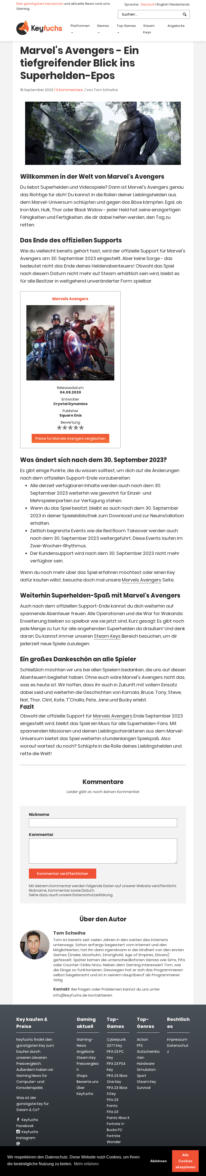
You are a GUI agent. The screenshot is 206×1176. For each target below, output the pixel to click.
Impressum (177, 1039)
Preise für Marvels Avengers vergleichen (70, 438)
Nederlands (180, 4)
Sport (141, 1075)
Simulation (146, 1069)
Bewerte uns (87, 1081)
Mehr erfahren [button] (86, 1164)
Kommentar (41, 834)
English (163, 4)
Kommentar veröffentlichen (62, 873)
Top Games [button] (126, 25)
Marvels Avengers (141, 580)
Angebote (176, 25)
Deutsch (148, 4)
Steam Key (146, 1081)
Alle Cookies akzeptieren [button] (185, 1161)
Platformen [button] (80, 25)
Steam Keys (148, 29)
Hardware (145, 1063)
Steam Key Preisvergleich (88, 1063)
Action (142, 1039)
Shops (82, 1075)
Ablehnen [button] (158, 1161)
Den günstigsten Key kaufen (39, 3)
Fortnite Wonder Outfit (114, 1141)
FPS (140, 1045)
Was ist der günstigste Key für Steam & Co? (32, 1103)
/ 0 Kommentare (68, 89)
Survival (143, 1087)
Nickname (39, 814)
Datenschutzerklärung (92, 894)
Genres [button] (103, 25)
